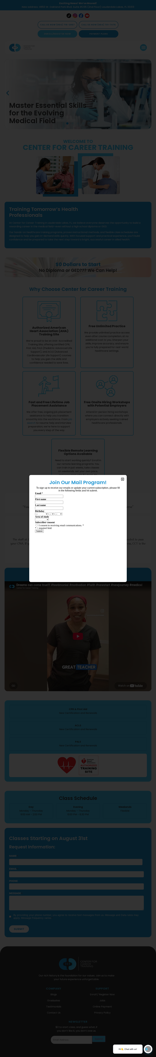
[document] (78, 528)
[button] (122, 479)
